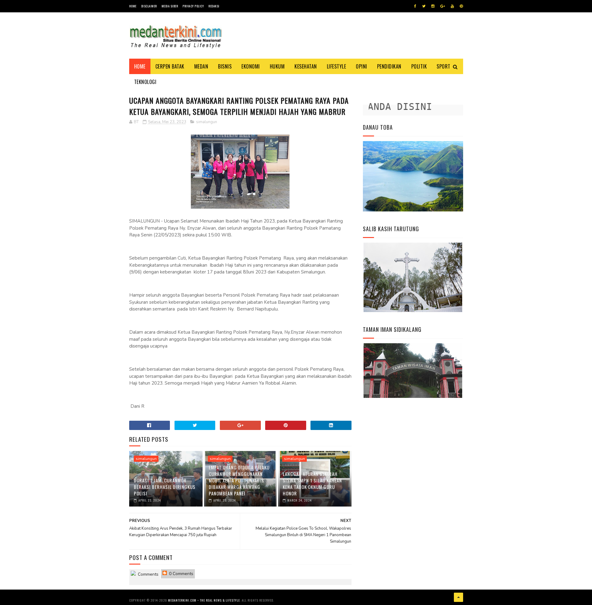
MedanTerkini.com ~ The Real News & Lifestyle (204, 600)
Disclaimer (149, 6)
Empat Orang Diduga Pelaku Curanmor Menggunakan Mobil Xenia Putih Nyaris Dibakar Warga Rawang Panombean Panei (239, 480)
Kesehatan (305, 66)
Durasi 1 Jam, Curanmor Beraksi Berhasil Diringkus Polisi (164, 487)
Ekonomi (250, 66)
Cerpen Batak (169, 66)
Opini (361, 66)
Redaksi (214, 6)
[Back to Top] (458, 597)
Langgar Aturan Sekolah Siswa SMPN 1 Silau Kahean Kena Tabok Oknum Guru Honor (312, 483)
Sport (443, 66)
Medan (201, 66)
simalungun (206, 122)
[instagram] (433, 6)
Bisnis (225, 66)
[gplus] (442, 6)
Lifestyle (336, 66)
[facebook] (415, 6)
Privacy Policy (193, 6)
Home (133, 6)
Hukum (277, 66)
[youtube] (452, 6)
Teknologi (145, 82)
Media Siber (170, 6)
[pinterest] (461, 6)
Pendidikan (389, 66)
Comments (147, 574)
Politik (419, 66)
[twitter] (424, 6)
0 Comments (180, 574)
